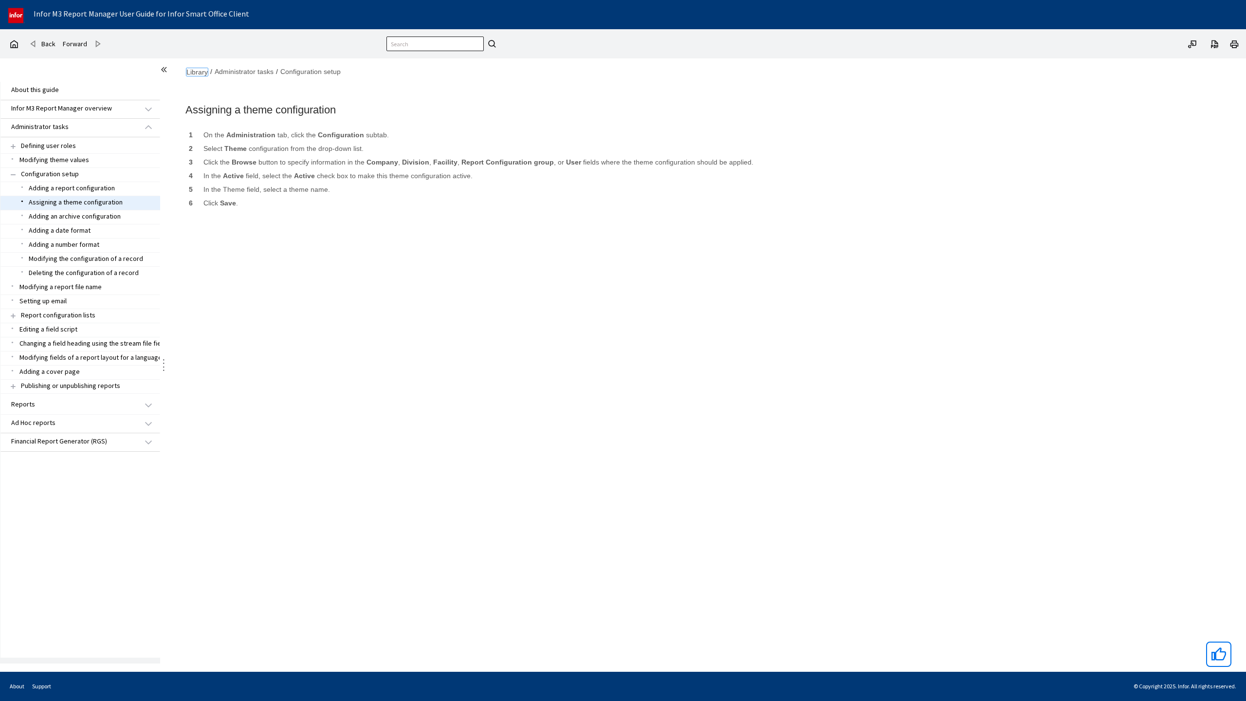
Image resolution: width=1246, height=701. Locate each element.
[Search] (490, 44)
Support (41, 686)
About (17, 686)
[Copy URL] (1192, 43)
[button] (69, 109)
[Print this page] (1234, 43)
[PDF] (1215, 43)
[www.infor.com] (16, 14)
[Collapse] (13, 174)
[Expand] (13, 146)
